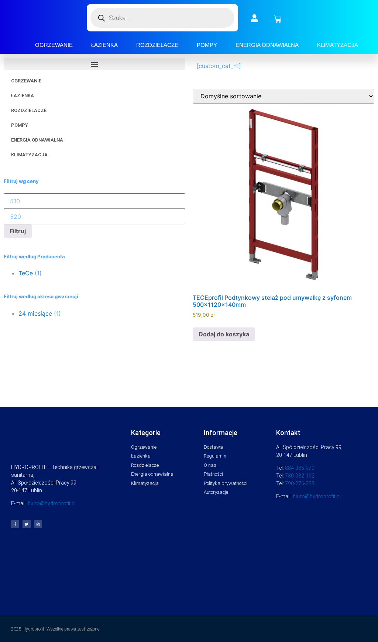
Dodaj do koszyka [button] (224, 334)
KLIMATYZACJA (337, 45)
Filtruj (18, 231)
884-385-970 (300, 468)
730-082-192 (300, 476)
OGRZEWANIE (54, 45)
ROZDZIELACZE (157, 45)
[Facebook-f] (15, 524)
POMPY (207, 45)
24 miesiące (35, 313)
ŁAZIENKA (104, 45)
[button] (94, 64)
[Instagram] (38, 524)
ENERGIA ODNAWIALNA (267, 45)
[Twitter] (27, 524)
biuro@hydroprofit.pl (52, 503)
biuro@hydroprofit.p (316, 496)
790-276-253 (300, 483)
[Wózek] (277, 19)
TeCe (25, 273)
